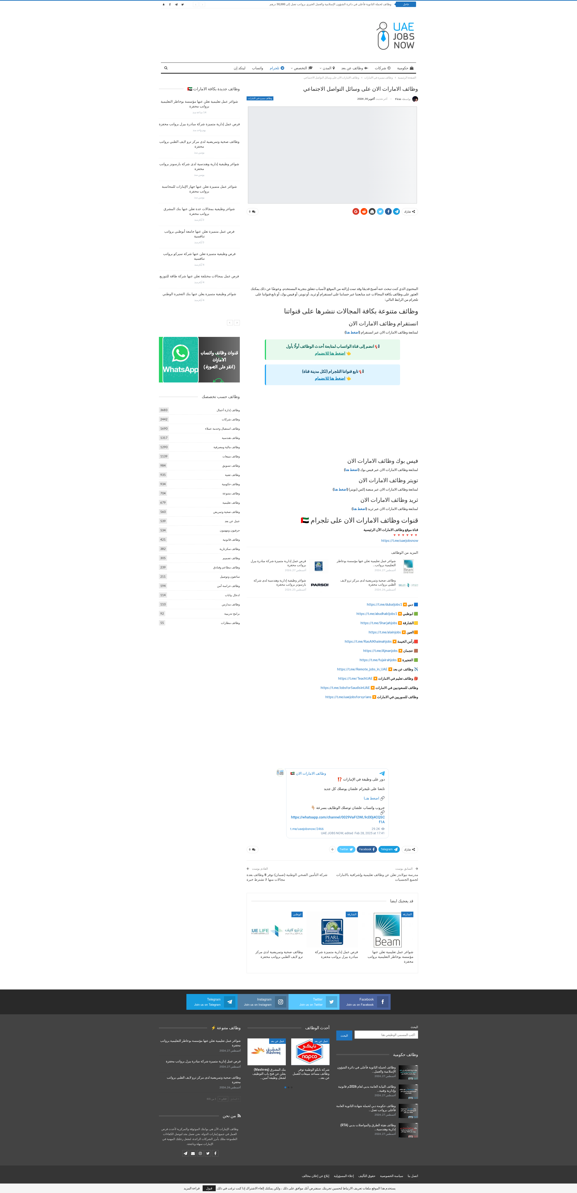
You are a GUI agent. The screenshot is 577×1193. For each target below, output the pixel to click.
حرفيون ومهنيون (230, 530)
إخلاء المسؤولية (344, 1176)
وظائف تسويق (231, 465)
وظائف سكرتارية (230, 549)
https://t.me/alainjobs (385, 632)
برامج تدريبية (232, 613)
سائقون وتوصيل (230, 576)
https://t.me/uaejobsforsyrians (348, 697)
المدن (327, 68)
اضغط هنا (352, 332)
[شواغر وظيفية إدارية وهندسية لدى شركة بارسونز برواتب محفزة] (318, 585)
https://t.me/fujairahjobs (378, 660)
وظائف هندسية (231, 438)
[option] (199, 202)
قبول (209, 1188)
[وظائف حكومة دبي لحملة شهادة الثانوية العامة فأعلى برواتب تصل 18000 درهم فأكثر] (408, 1111)
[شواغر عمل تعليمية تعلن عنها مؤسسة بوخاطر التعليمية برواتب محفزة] (408, 566)
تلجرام (274, 68)
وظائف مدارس (231, 604)
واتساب (257, 68)
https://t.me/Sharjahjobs (379, 623)
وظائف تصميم (231, 558)
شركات (380, 68)
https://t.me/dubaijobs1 (384, 604)
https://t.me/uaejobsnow (399, 540)
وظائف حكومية (231, 484)
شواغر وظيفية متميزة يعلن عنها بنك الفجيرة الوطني (199, 294)
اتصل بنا (413, 1176)
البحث (414, 1027)
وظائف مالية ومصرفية (226, 447)
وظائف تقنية (232, 475)
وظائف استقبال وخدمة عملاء (222, 428)
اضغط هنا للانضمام (330, 353)
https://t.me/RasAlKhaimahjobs (368, 641)
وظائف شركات (231, 419)
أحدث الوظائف (276, 1041)
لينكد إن (239, 68)
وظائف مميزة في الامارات (260, 98)
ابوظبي (297, 914)
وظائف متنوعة (231, 493)
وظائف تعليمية (231, 502)
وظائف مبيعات (231, 456)
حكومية (402, 68)
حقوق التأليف (367, 1176)
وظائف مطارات (230, 623)
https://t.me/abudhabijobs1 (377, 614)
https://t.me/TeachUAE (355, 678)
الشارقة (407, 914)
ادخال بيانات (232, 595)
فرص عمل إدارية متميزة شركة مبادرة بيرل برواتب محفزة (199, 124)
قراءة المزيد (192, 1188)
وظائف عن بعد (352, 68)
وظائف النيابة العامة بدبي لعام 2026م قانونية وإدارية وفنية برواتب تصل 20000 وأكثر (341, 4)
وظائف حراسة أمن (228, 586)
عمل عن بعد (232, 521)
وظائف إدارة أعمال (228, 410)
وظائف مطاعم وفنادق (226, 567)
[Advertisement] (332, 252)
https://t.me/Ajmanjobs (380, 651)
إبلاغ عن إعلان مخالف (315, 1176)
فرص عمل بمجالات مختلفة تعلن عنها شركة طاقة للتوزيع (199, 276)
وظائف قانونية (231, 539)
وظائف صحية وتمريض (226, 512)
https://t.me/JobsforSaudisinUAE (345, 688)
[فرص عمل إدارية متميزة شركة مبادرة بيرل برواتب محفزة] (318, 566)
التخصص (300, 68)
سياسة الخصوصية (391, 1176)
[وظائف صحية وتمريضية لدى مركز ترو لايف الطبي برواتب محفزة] (408, 585)
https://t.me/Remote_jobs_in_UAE (362, 669)
